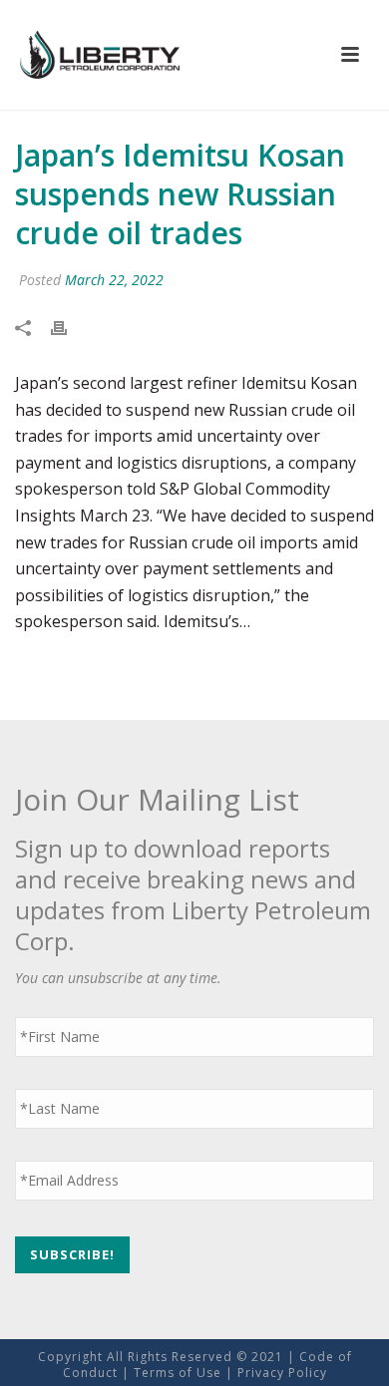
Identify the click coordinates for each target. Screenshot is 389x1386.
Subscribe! (72, 1254)
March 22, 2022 (114, 279)
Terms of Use (177, 1372)
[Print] (69, 327)
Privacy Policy (282, 1372)
